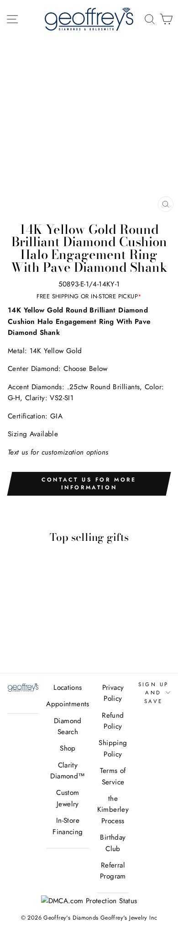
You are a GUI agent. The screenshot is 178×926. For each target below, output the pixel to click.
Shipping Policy (113, 748)
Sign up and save (153, 693)
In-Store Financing (67, 825)
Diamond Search (68, 726)
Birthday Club (113, 842)
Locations (67, 688)
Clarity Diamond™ (67, 770)
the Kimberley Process (113, 810)
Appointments (67, 704)
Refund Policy (113, 720)
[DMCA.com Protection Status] (89, 901)
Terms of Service (113, 776)
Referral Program (113, 870)
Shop (68, 748)
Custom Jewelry (67, 798)
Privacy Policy (113, 693)
